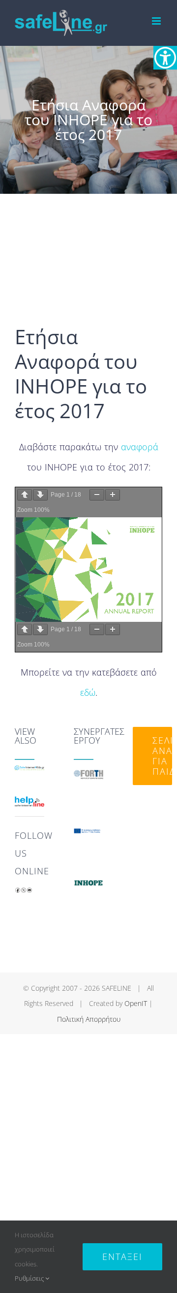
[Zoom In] (112, 495)
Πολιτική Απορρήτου (88, 1019)
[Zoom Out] (96, 495)
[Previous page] (24, 495)
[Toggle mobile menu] (157, 21)
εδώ (87, 692)
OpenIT (135, 1003)
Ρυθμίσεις (30, 1278)
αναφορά (139, 447)
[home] (29, 775)
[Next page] (40, 495)
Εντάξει (122, 1256)
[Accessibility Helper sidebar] (165, 58)
